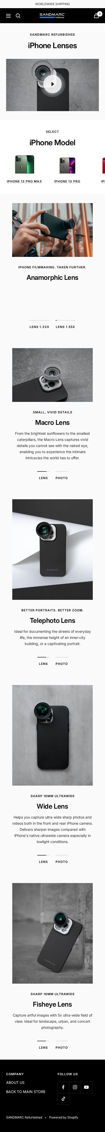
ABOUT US (15, 1082)
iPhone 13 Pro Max (24, 181)
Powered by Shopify (63, 1117)
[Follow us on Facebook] (63, 1087)
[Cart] (96, 15)
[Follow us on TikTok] (63, 1098)
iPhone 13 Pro (67, 181)
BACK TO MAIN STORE (25, 1091)
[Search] (18, 16)
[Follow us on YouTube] (86, 1087)
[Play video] (52, 84)
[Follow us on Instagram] (75, 1087)
